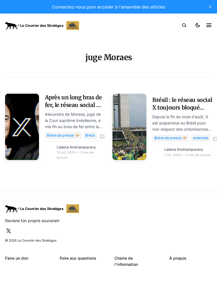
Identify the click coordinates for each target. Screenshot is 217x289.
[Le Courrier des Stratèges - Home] (57, 25)
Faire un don (16, 258)
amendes (201, 138)
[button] (184, 25)
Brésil (90, 135)
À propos (177, 258)
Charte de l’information (126, 261)
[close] (210, 6)
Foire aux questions (78, 258)
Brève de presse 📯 (63, 135)
